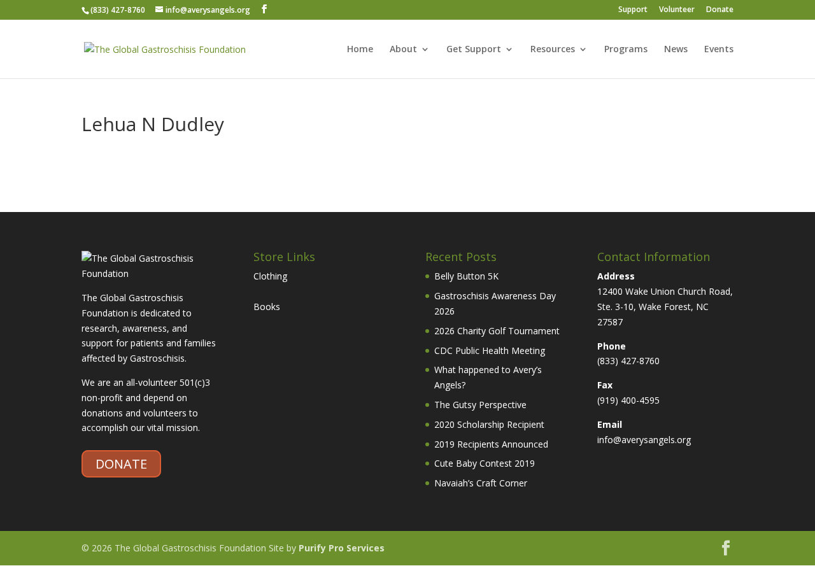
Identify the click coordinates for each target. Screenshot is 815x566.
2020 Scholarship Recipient (489, 424)
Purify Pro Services (342, 548)
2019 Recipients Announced (491, 444)
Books (266, 307)
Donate (720, 10)
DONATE (121, 463)
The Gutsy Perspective (480, 405)
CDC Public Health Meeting (489, 350)
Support (633, 10)
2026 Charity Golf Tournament (497, 331)
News (676, 50)
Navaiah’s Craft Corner (480, 483)
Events (719, 50)
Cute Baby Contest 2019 (484, 463)
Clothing (270, 276)
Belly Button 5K (466, 276)
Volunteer (677, 10)
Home (360, 50)
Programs (626, 50)
